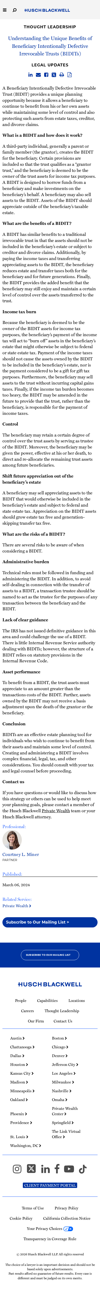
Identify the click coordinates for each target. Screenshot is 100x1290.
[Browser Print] (61, 75)
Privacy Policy (66, 1208)
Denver (59, 1055)
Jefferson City (64, 1064)
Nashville (60, 1090)
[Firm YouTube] (71, 1171)
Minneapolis (21, 1090)
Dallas (16, 1055)
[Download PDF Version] (69, 75)
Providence (20, 1122)
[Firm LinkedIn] (47, 1171)
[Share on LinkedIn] (30, 75)
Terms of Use (33, 1208)
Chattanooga (21, 1047)
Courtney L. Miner (20, 854)
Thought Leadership (50, 27)
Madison (18, 1082)
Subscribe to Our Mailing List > (37, 922)
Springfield (62, 1122)
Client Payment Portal (50, 1185)
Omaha (58, 1099)
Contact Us (63, 1021)
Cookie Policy (21, 1218)
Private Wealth (15, 906)
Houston (18, 1064)
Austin (16, 1038)
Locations (76, 1000)
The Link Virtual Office (66, 1134)
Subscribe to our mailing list (48, 955)
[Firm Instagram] (19, 1171)
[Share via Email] (38, 75)
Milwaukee (62, 1082)
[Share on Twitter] (53, 75)
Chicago (59, 1047)
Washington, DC (24, 1145)
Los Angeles (63, 1073)
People (20, 1000)
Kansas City (21, 1073)
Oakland (18, 1099)
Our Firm (36, 1021)
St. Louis (18, 1136)
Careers (27, 1010)
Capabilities (47, 1000)
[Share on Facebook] (46, 75)
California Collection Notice (67, 1218)
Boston (58, 1038)
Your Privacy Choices (45, 1228)
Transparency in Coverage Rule (50, 1238)
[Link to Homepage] (47, 10)
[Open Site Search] (14, 9)
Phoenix (17, 1113)
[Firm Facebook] (59, 1171)
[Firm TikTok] (82, 1171)
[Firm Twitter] (33, 1171)
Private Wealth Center (65, 1111)
